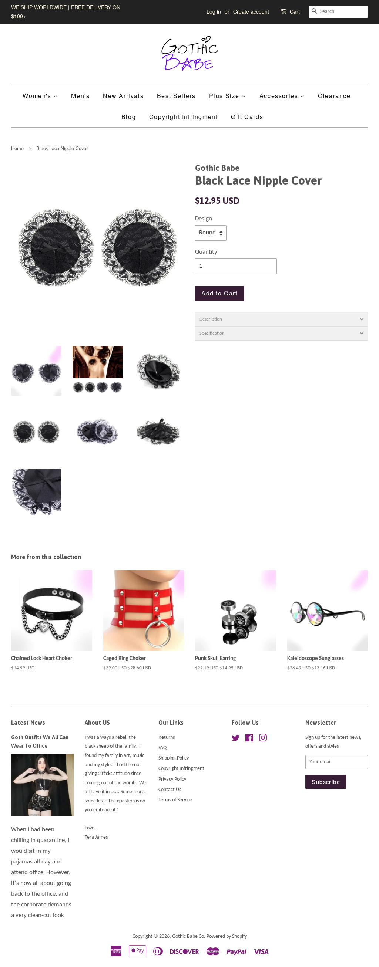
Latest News (28, 722)
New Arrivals (123, 95)
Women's (38, 95)
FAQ (162, 748)
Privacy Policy (172, 779)
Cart (295, 11)
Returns (166, 737)
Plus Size (225, 95)
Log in (214, 11)
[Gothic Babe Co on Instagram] (263, 740)
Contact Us (169, 789)
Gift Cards (247, 116)
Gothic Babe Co (188, 936)
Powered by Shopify (227, 936)
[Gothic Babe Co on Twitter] (236, 740)
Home (17, 148)
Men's (80, 95)
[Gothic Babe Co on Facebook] (249, 740)
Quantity (206, 252)
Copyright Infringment (183, 116)
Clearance (334, 95)
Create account (251, 11)
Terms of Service (175, 800)
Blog (128, 116)
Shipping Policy (173, 758)
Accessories (279, 95)
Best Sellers (176, 95)
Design (203, 219)
